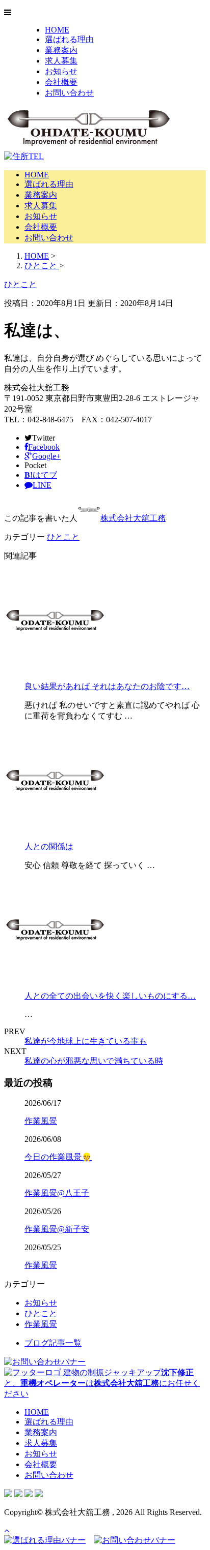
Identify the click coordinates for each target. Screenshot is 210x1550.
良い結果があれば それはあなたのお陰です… (107, 686)
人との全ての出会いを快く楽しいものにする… (110, 995)
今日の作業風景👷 (58, 1157)
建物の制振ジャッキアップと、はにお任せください (102, 1383)
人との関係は (48, 846)
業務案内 (61, 50)
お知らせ (61, 71)
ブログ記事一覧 (53, 1343)
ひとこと (63, 537)
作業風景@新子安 (56, 1229)
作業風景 (40, 1121)
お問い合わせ (69, 92)
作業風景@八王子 (56, 1193)
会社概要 (61, 82)
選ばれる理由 (69, 39)
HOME (57, 29)
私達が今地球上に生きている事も (85, 1041)
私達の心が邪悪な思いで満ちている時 (93, 1061)
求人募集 (61, 60)
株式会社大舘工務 (133, 518)
